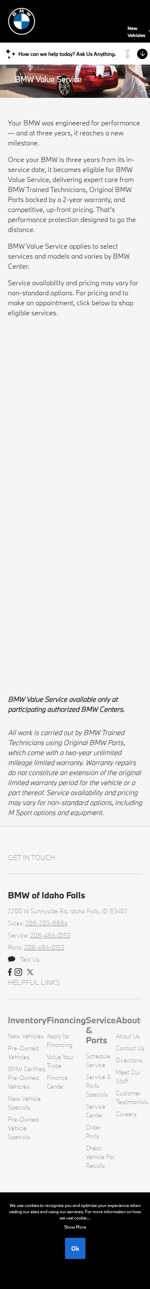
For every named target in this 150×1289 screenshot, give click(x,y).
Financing (66, 1020)
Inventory (27, 1020)
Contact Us (130, 1048)
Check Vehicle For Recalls (100, 1156)
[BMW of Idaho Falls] (66, 20)
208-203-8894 (46, 923)
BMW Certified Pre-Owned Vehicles (26, 1077)
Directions (129, 1060)
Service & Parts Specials (98, 1085)
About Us (128, 1036)
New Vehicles (26, 1036)
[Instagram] (18, 972)
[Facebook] (10, 972)
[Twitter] (30, 972)
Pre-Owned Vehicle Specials (23, 1128)
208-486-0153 (50, 935)
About (128, 1020)
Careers (126, 1114)
